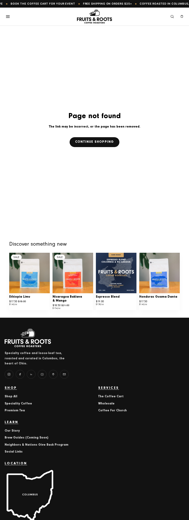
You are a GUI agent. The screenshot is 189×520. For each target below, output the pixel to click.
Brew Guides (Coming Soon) (26, 437)
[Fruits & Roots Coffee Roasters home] (94, 16)
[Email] (64, 374)
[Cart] (181, 16)
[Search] (172, 16)
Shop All (11, 396)
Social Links (14, 451)
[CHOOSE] (42, 286)
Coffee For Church (112, 410)
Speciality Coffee (18, 403)
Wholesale (106, 403)
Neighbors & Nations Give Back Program (36, 445)
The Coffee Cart (111, 396)
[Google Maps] (53, 374)
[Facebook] (20, 374)
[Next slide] (45, 273)
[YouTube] (42, 374)
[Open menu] (8, 17)
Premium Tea (15, 410)
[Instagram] (9, 374)
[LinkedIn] (31, 374)
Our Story (12, 431)
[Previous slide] (14, 273)
